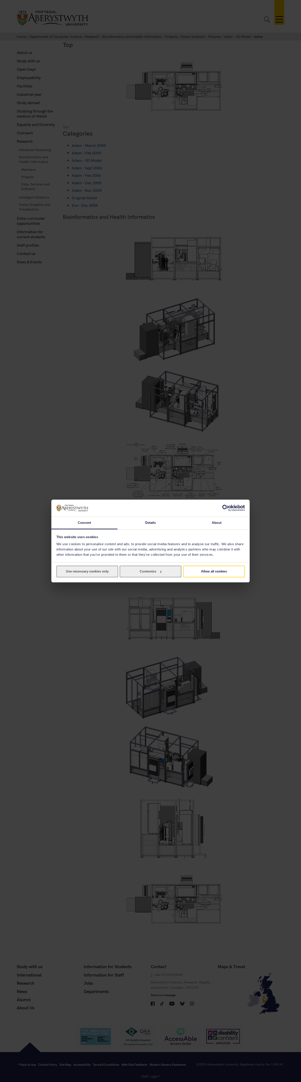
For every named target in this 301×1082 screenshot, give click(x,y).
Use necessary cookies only (87, 571)
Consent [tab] (84, 522)
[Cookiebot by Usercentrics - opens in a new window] (225, 508)
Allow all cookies (214, 571)
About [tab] (216, 522)
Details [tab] (150, 522)
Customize (148, 571)
